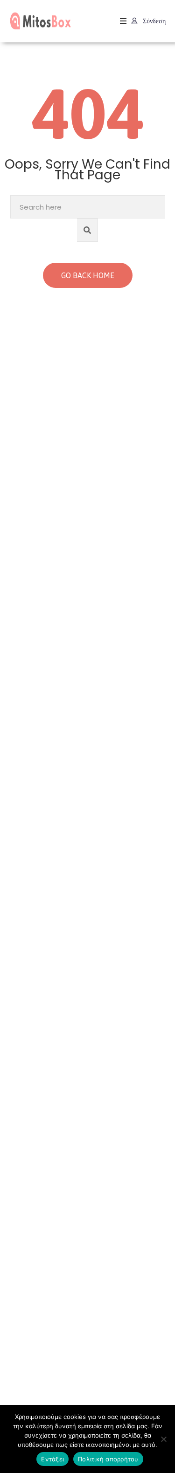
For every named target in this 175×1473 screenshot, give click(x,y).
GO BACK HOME (87, 275)
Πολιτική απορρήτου (108, 1459)
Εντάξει (52, 1459)
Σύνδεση (153, 21)
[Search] (87, 230)
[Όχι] (163, 1439)
